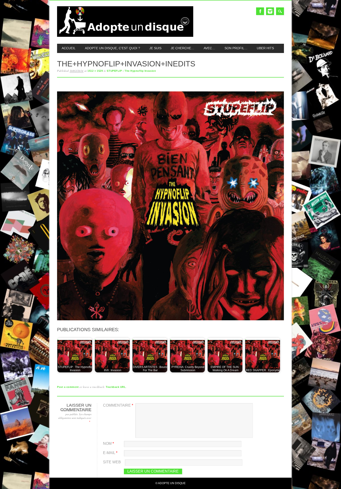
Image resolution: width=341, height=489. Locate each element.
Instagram (270, 11)
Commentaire (118, 405)
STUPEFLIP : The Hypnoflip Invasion (131, 70)
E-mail (110, 453)
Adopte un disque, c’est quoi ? (112, 48)
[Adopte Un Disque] (125, 35)
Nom (108, 443)
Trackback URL (116, 387)
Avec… (209, 48)
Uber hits (265, 48)
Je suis (155, 48)
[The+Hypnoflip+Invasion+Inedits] (170, 320)
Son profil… (236, 48)
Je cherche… (182, 48)
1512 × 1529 (95, 70)
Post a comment (68, 387)
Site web (112, 462)
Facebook (260, 11)
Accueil (69, 48)
